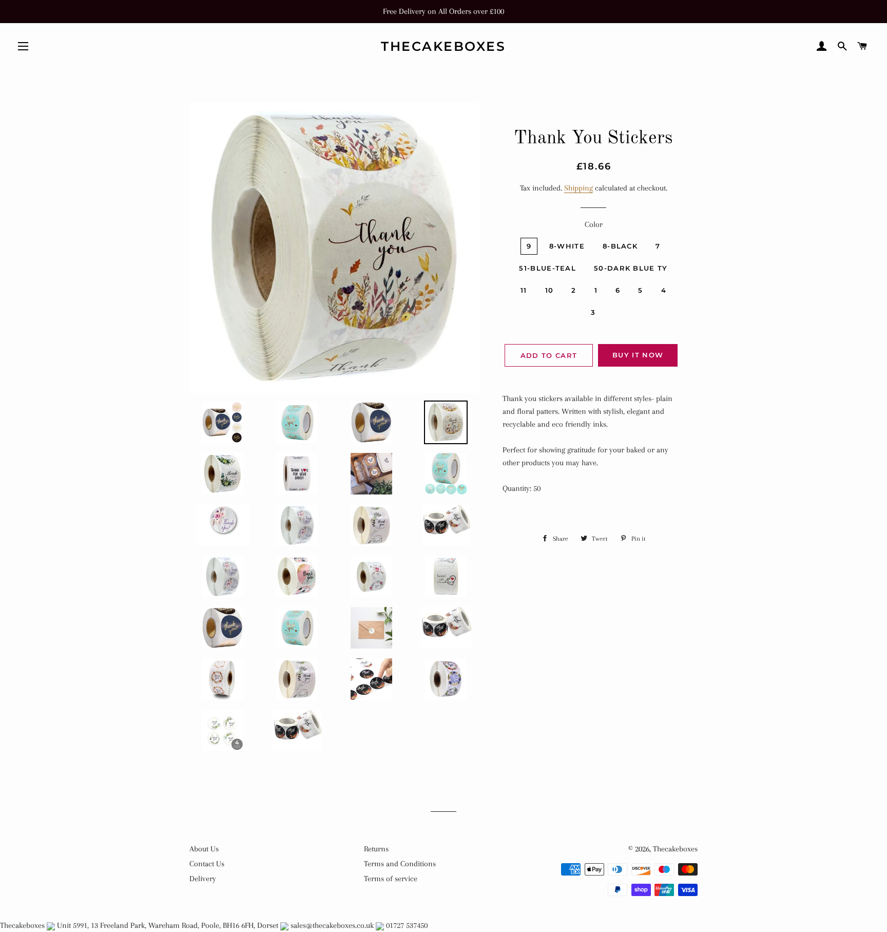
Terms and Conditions (400, 863)
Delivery (202, 878)
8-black (620, 246)
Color (594, 224)
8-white (567, 246)
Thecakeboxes (443, 46)
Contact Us (206, 863)
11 (523, 290)
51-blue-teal (547, 268)
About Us (204, 848)
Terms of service (390, 878)
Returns (376, 848)
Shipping (578, 188)
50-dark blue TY (631, 268)
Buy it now (637, 355)
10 (549, 290)
